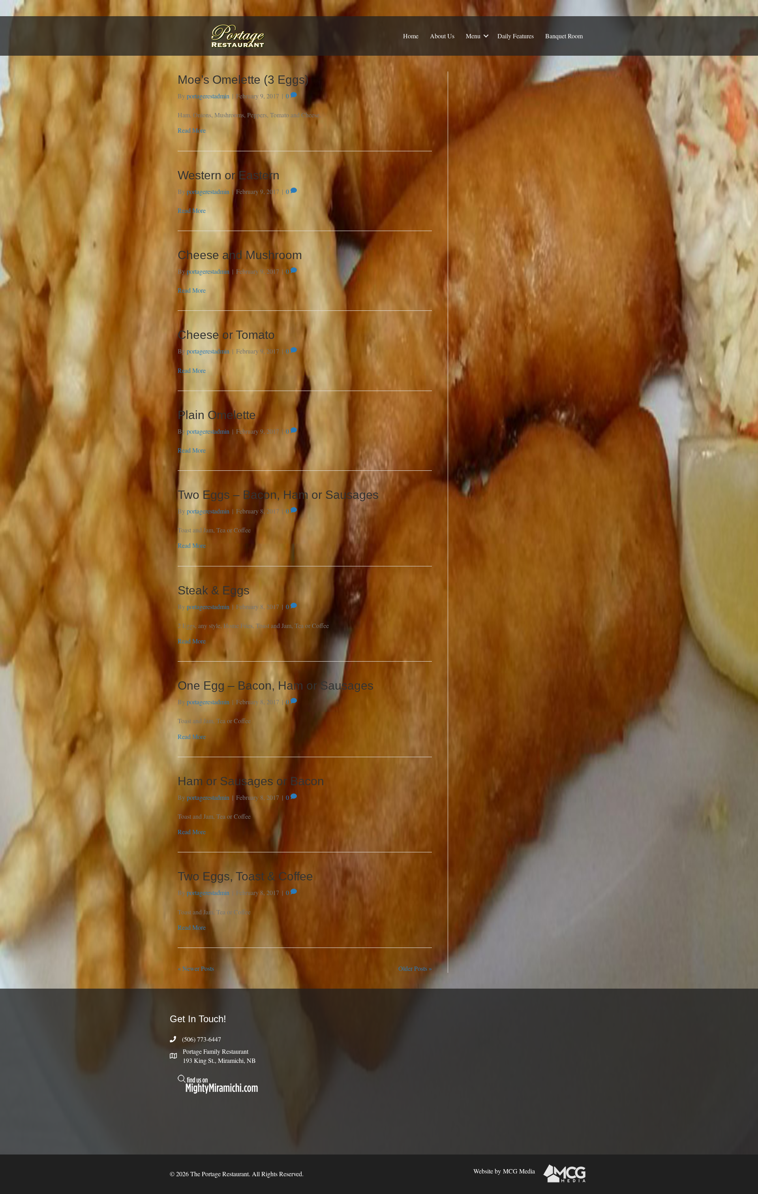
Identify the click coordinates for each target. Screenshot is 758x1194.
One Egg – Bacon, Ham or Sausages (275, 685)
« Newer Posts (196, 968)
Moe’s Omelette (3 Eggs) (243, 79)
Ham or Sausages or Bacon (251, 781)
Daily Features (515, 36)
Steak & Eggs (214, 590)
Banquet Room (564, 36)
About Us (442, 36)
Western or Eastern (229, 175)
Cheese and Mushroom (240, 254)
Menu (473, 36)
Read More (192, 130)
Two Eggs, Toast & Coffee (245, 876)
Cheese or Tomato (226, 334)
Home (410, 36)
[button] (486, 36)
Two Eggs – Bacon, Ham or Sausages (278, 494)
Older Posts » (415, 968)
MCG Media (519, 1171)
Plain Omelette (217, 414)
